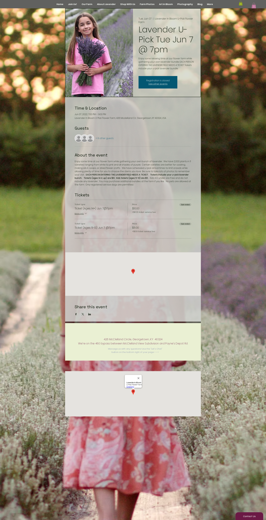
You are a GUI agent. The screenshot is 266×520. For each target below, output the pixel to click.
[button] (253, 5)
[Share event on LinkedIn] (89, 314)
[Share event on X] (82, 314)
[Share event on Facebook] (76, 314)
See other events (157, 83)
